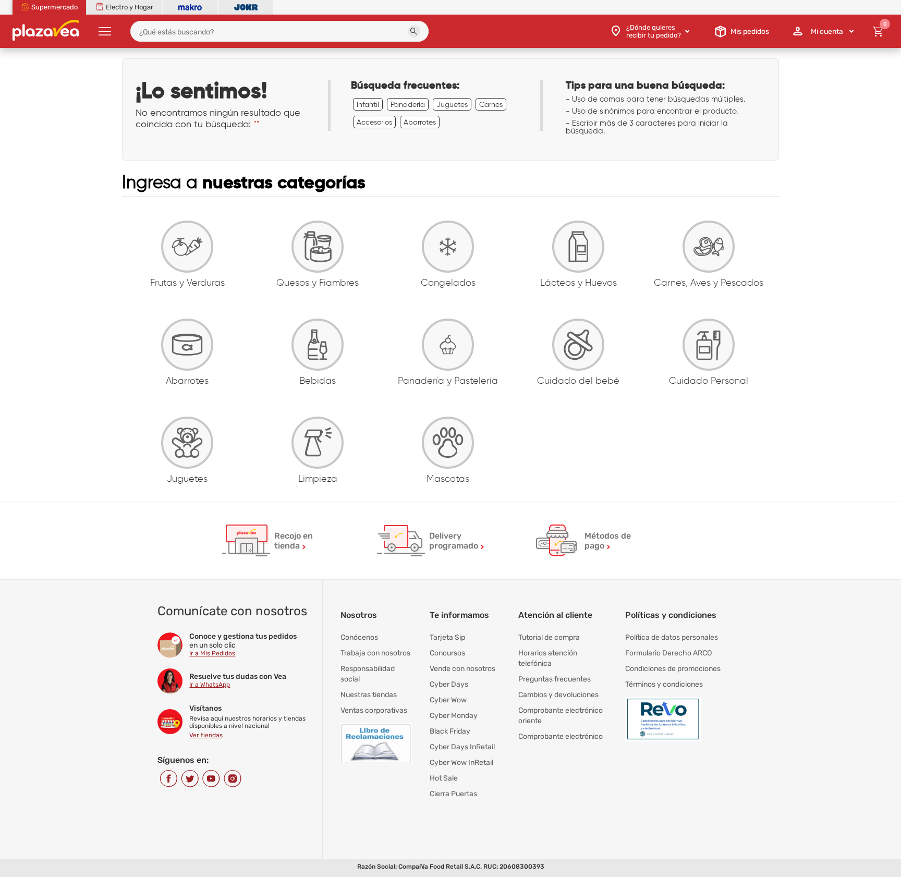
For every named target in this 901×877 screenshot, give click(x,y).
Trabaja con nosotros (375, 653)
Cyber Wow (448, 700)
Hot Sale (444, 778)
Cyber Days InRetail (462, 746)
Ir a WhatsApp (209, 684)
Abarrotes (420, 122)
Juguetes (452, 104)
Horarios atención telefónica (547, 658)
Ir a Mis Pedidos (212, 653)
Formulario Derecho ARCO (668, 653)
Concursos (447, 653)
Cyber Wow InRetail (461, 762)
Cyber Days (449, 684)
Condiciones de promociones (673, 668)
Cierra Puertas (453, 793)
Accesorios (374, 122)
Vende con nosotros (462, 668)
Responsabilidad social (367, 674)
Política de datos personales (671, 637)
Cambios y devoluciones (558, 694)
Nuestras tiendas (368, 694)
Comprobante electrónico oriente (560, 715)
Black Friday (450, 731)
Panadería (408, 104)
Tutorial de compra (549, 637)
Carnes (491, 104)
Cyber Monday (454, 715)
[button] (414, 31)
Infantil (368, 104)
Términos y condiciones (664, 684)
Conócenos (359, 637)
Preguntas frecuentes (554, 679)
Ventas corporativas (373, 710)
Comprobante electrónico (560, 736)
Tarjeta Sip (447, 637)
